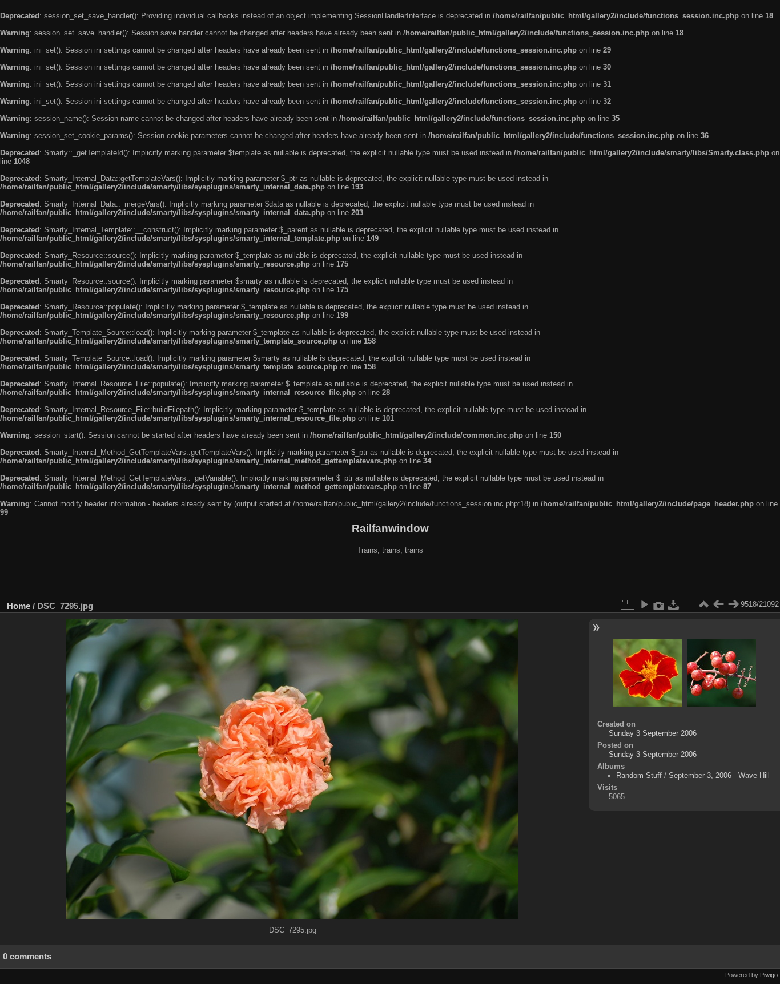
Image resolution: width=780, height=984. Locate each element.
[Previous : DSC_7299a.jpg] (718, 604)
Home (18, 606)
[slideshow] (644, 604)
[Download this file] (673, 604)
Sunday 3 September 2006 (653, 733)
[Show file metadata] (659, 604)
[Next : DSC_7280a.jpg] (733, 604)
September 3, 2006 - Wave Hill (719, 775)
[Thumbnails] (703, 604)
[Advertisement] (390, 579)
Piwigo (769, 974)
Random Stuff (639, 775)
